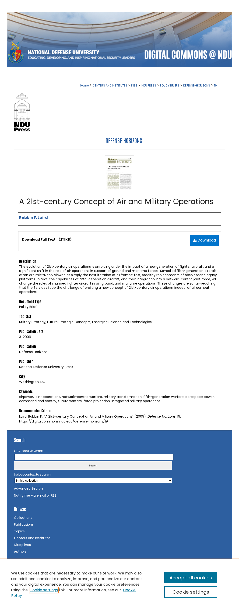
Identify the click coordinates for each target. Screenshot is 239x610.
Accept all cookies (190, 577)
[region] (119, 584)
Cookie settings (44, 590)
